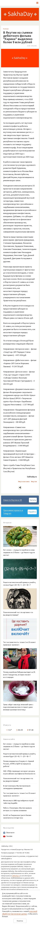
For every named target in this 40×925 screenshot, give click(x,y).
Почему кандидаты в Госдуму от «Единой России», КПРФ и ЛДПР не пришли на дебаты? (18, 763)
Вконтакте (10, 833)
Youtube (9, 836)
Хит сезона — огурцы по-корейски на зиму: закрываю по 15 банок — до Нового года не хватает (19, 746)
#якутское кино (24, 482)
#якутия (34, 482)
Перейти (32, 512)
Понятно (20, 921)
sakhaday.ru (16, 876)
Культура (6, 29)
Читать (33, 500)
